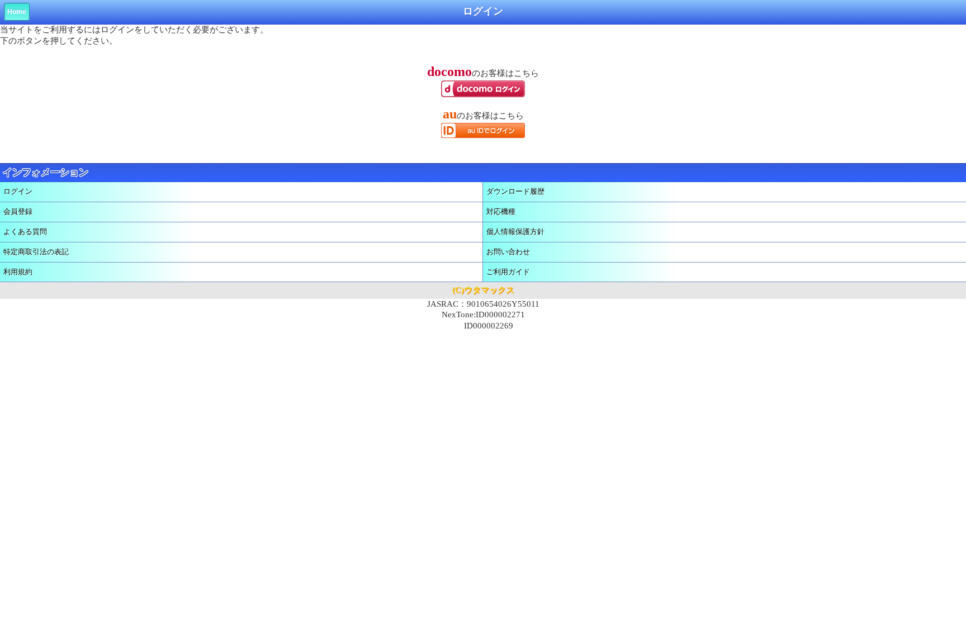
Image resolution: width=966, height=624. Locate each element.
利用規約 (17, 272)
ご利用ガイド (508, 272)
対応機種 (500, 211)
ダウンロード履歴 (515, 191)
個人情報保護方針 (515, 231)
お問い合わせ (508, 251)
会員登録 (17, 211)
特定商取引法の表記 (36, 251)
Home (16, 12)
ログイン (17, 191)
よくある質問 (25, 231)
